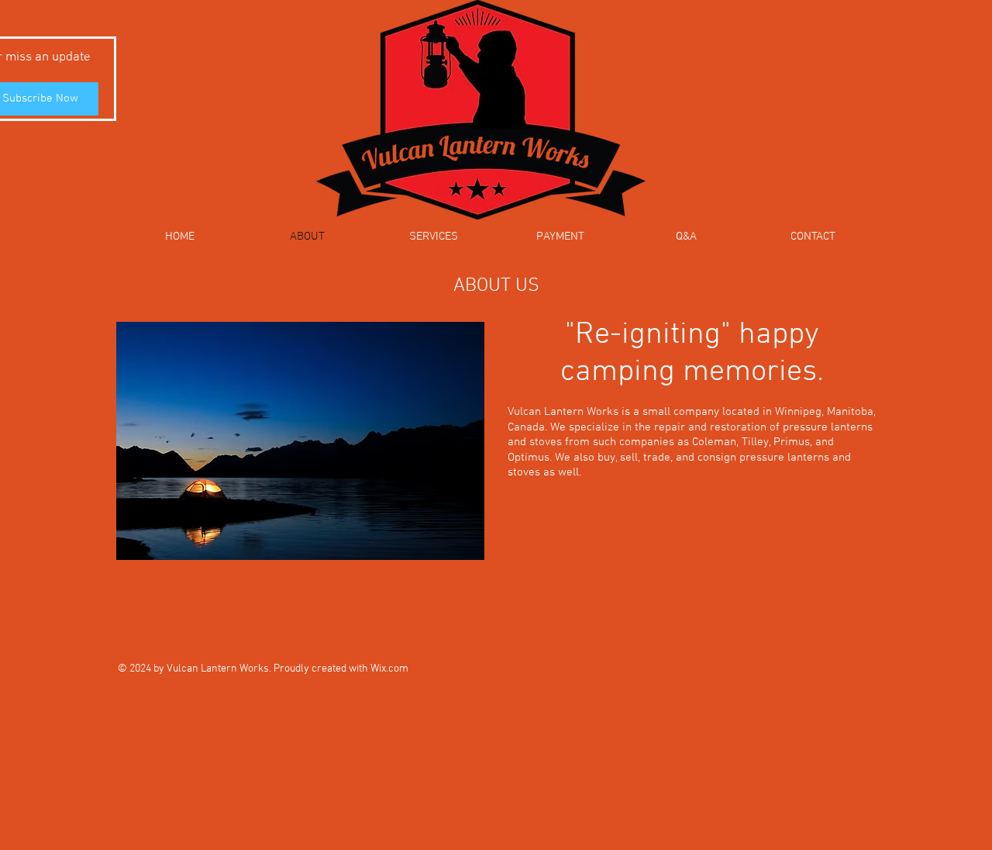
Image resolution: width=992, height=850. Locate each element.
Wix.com (389, 669)
